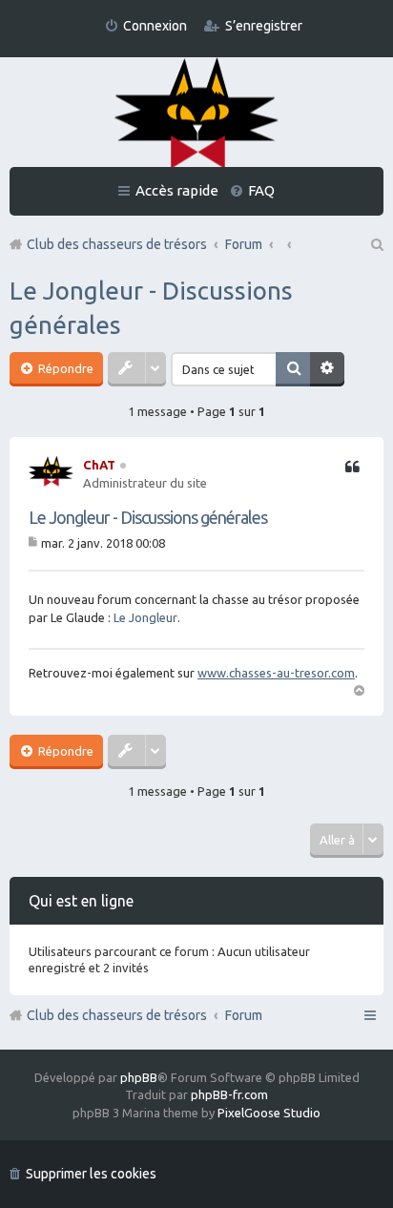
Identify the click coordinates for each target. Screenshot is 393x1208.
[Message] (35, 543)
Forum (243, 1015)
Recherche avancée (327, 369)
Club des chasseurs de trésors (117, 1015)
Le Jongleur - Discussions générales (148, 517)
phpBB (138, 1077)
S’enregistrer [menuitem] (263, 25)
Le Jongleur (145, 617)
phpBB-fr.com (229, 1094)
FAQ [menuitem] (261, 190)
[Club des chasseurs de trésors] (196, 114)
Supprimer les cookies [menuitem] (91, 1173)
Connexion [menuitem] (155, 25)
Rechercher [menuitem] (375, 244)
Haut (358, 689)
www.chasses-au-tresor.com (276, 672)
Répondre (64, 368)
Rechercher (293, 369)
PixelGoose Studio (269, 1112)
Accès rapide (176, 190)
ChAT (99, 464)
